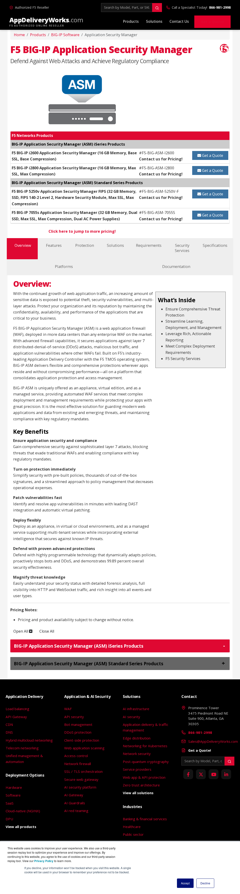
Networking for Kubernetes (145, 745)
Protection (84, 245)
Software (13, 795)
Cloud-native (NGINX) (23, 811)
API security (74, 716)
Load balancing (17, 708)
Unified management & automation (24, 758)
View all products (21, 826)
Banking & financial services (145, 819)
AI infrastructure (136, 708)
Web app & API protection (144, 777)
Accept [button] (185, 883)
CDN (9, 724)
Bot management (78, 724)
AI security (131, 716)
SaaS (10, 803)
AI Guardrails (74, 803)
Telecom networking (22, 748)
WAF (68, 708)
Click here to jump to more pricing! (82, 231)
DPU (9, 819)
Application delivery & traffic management (145, 727)
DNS (9, 732)
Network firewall (77, 763)
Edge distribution (136, 738)
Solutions (154, 21)
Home (19, 34)
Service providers (137, 769)
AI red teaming (76, 810)
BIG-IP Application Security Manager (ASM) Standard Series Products (88, 663)
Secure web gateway (81, 779)
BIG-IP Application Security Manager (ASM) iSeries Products (78, 646)
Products (131, 21)
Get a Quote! (212, 21)
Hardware (14, 787)
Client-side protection (81, 740)
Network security (137, 753)
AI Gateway (73, 795)
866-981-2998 (220, 7)
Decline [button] (205, 883)
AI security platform (80, 787)
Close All (47, 631)
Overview (23, 245)
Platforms (64, 266)
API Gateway (16, 716)
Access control (76, 755)
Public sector (133, 834)
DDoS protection (77, 732)
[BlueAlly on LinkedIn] (226, 774)
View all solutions (138, 792)
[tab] (120, 645)
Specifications (215, 245)
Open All (21, 631)
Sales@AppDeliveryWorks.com (213, 741)
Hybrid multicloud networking (29, 740)
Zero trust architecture (141, 785)
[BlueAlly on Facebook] (188, 774)
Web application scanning (84, 748)
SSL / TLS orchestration (83, 771)
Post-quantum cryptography (146, 761)
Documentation (176, 266)
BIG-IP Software (65, 34)
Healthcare (132, 826)
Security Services (182, 248)
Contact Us (179, 21)
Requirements (148, 245)
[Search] (157, 7)
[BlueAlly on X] (201, 774)
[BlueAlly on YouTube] (213, 774)
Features (54, 245)
